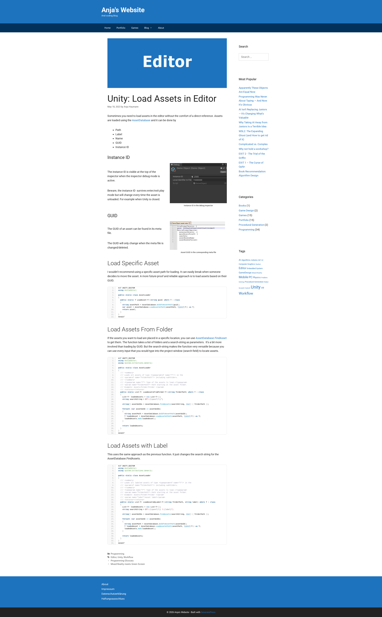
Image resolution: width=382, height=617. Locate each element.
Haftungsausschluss (113, 598)
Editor (114, 557)
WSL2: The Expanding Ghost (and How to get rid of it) (253, 135)
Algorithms (246, 260)
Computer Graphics (247, 264)
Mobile (243, 277)
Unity (120, 557)
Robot (266, 282)
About (161, 28)
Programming (117, 553)
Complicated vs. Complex (253, 144)
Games (134, 28)
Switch (247, 288)
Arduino (254, 260)
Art (259, 260)
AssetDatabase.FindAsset (211, 338)
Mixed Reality (257, 273)
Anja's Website (123, 10)
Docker (258, 264)
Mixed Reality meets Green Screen (128, 564)
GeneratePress (208, 612)
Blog (146, 28)
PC (250, 277)
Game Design (246, 210)
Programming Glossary (122, 560)
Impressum (107, 588)
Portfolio (121, 28)
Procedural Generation (251, 224)
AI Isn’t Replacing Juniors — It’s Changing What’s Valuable (253, 113)
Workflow (128, 557)
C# (262, 260)
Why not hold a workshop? (253, 148)
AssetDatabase (141, 120)
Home (107, 28)
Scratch (242, 288)
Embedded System (255, 268)
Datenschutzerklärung (113, 593)
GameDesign (245, 272)
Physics (257, 277)
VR (262, 288)
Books (242, 205)
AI (240, 260)
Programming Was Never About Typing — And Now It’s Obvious (253, 100)
